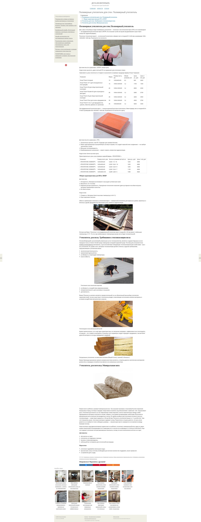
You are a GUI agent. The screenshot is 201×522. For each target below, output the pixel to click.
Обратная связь (116, 516)
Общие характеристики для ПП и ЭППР (95, 19)
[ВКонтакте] (86, 465)
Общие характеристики (118, 457)
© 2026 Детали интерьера (61, 516)
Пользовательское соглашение (95, 516)
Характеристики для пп (127, 457)
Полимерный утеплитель (108, 457)
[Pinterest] (99, 465)
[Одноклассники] (113, 465)
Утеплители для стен (98, 457)
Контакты (86, 516)
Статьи (106, 8)
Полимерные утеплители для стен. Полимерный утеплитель (99, 17)
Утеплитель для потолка (84, 459)
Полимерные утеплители (89, 457)
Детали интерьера (100, 3)
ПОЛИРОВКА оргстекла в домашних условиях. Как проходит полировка (65, 55)
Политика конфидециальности (90, 518)
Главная (93, 8)
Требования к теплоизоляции (138, 457)
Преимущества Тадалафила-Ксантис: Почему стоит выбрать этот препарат (66, 25)
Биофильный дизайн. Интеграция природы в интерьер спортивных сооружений (65, 31)
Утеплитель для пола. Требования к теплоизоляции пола (98, 21)
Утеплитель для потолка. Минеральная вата (95, 23)
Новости (100, 8)
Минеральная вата (93, 459)
